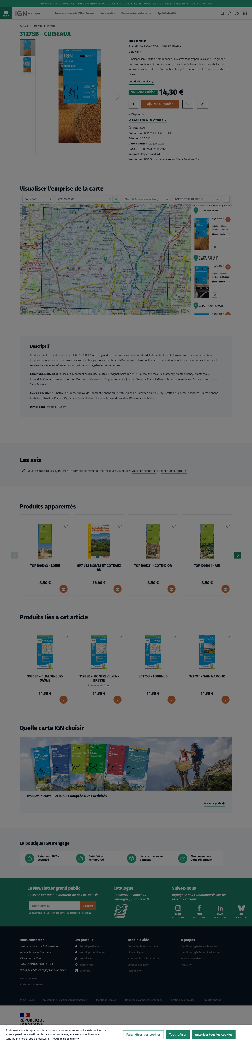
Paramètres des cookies (143, 1034)
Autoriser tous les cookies (213, 1034)
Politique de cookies (64, 1038)
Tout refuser (178, 1034)
